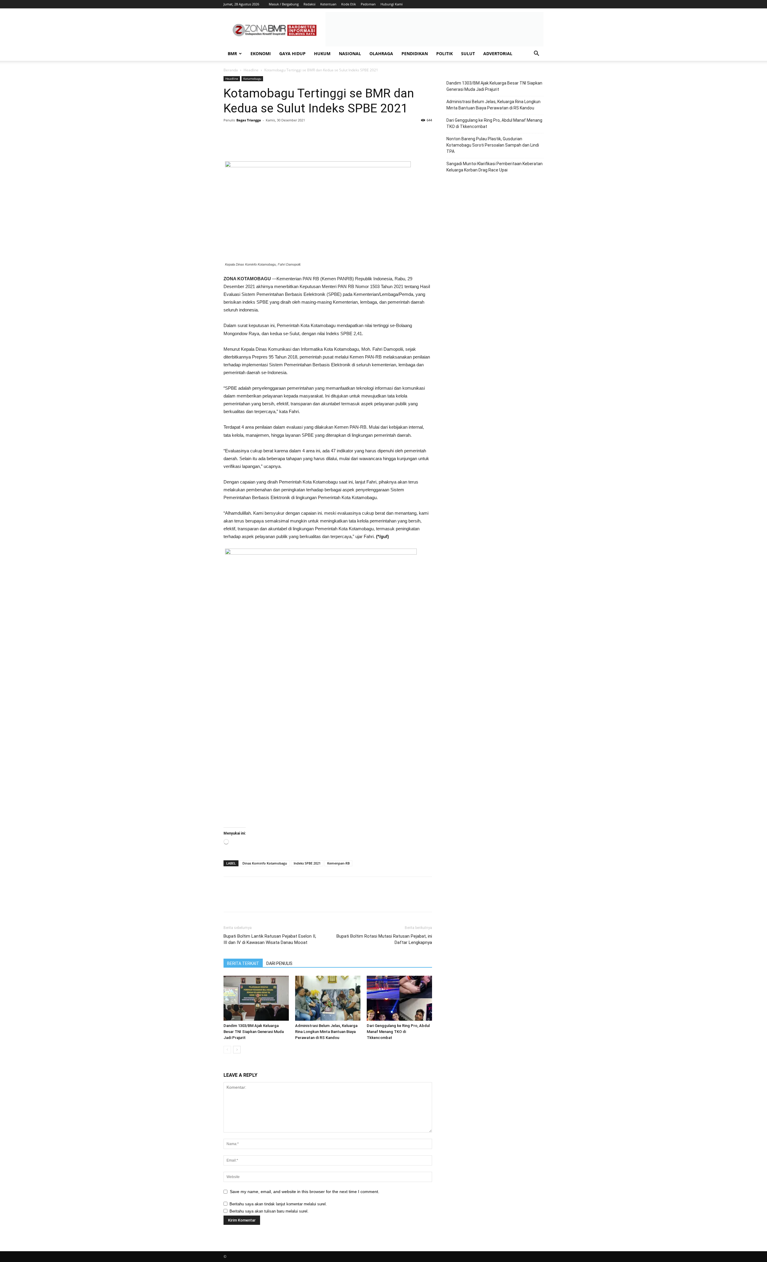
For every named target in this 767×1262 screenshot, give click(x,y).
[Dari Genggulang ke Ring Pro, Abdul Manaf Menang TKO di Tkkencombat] (399, 998)
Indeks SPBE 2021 (307, 863)
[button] (536, 54)
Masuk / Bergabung (284, 4)
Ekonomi (260, 53)
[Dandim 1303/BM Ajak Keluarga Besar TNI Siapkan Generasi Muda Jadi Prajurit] (256, 998)
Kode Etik (348, 4)
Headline (251, 70)
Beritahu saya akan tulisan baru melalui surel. (269, 1211)
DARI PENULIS (279, 963)
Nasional (350, 53)
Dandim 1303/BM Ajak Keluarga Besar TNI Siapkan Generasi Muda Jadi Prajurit (254, 1031)
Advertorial (497, 53)
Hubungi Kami (392, 4)
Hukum (322, 53)
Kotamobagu (252, 78)
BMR (232, 53)
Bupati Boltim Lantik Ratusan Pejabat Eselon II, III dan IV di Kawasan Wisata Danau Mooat (270, 939)
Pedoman (368, 4)
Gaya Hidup (292, 53)
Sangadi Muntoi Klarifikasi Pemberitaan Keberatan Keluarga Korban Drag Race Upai (494, 166)
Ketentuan (328, 4)
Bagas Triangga (248, 120)
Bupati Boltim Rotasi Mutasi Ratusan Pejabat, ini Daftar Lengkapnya (384, 939)
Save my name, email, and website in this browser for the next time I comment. (304, 1191)
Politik (444, 53)
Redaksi (309, 4)
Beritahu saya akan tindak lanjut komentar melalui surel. (278, 1204)
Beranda (231, 70)
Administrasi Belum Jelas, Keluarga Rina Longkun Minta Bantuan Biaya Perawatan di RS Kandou (326, 1031)
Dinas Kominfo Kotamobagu (264, 863)
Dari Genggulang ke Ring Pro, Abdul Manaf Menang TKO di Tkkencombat (398, 1031)
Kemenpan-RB (338, 863)
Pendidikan (414, 53)
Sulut (468, 53)
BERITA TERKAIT (243, 963)
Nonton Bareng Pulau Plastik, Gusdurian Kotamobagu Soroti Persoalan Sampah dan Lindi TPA (492, 145)
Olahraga (381, 53)
